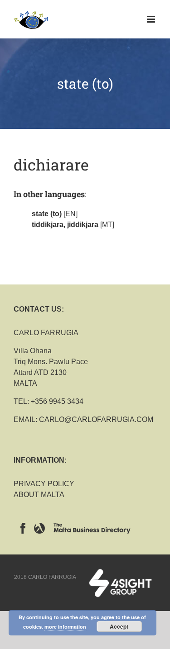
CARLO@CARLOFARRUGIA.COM (96, 419)
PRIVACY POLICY (44, 484)
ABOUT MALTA (39, 494)
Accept (119, 626)
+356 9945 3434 (57, 401)
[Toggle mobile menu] (151, 19)
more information (65, 626)
